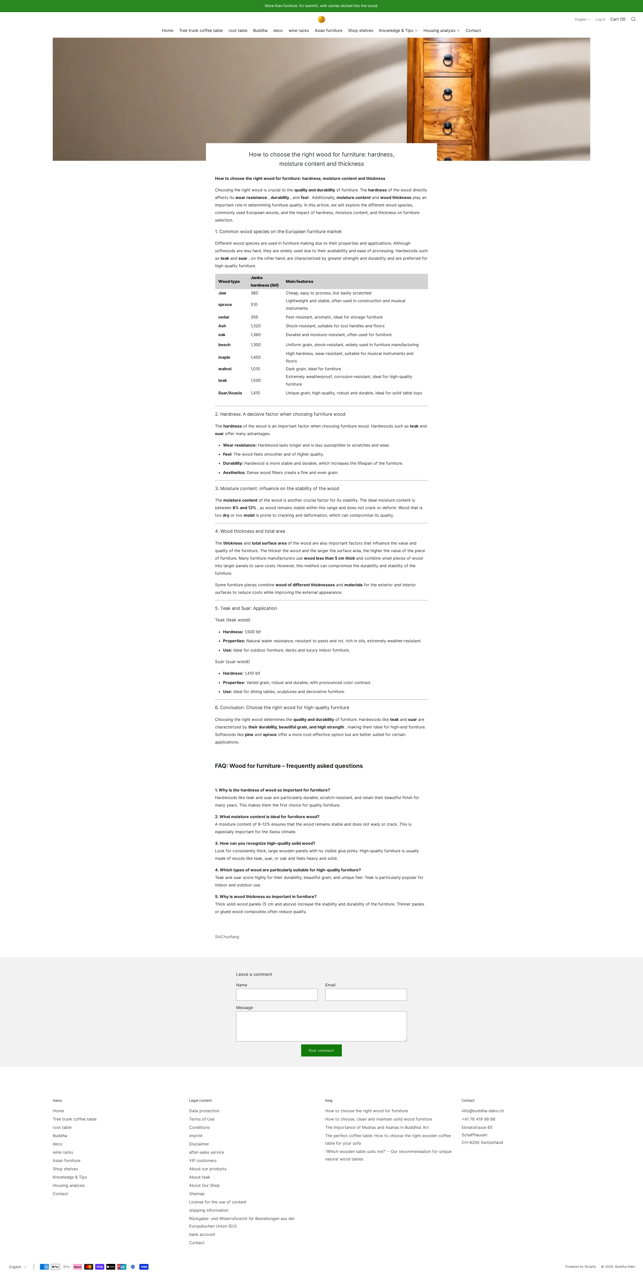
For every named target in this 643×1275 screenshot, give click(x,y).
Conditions (199, 1127)
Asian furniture (328, 30)
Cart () (618, 19)
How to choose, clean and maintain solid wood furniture (378, 1119)
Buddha (260, 30)
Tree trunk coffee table (201, 30)
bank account (202, 1234)
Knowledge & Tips (396, 30)
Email (330, 984)
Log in (600, 19)
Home (167, 30)
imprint (195, 1135)
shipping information (208, 1210)
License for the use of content (217, 1201)
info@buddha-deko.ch (483, 1110)
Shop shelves (360, 30)
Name (241, 984)
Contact (473, 30)
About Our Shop (204, 1185)
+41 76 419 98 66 (478, 1119)
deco (278, 30)
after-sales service (206, 1152)
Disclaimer (199, 1143)
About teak (199, 1177)
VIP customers (203, 1160)
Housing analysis (439, 30)
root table (238, 30)
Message (244, 1007)
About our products (208, 1168)
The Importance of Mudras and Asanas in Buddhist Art (377, 1127)
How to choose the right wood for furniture (366, 1110)
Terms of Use (202, 1119)
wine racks (299, 30)
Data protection (204, 1110)
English (580, 19)
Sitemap (197, 1193)
